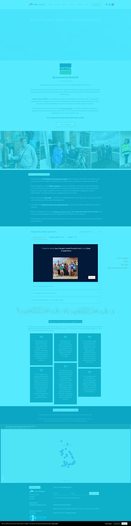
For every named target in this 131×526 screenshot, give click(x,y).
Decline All (116, 523)
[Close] (129, 523)
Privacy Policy (54, 523)
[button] (91, 277)
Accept (124, 523)
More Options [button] (108, 523)
